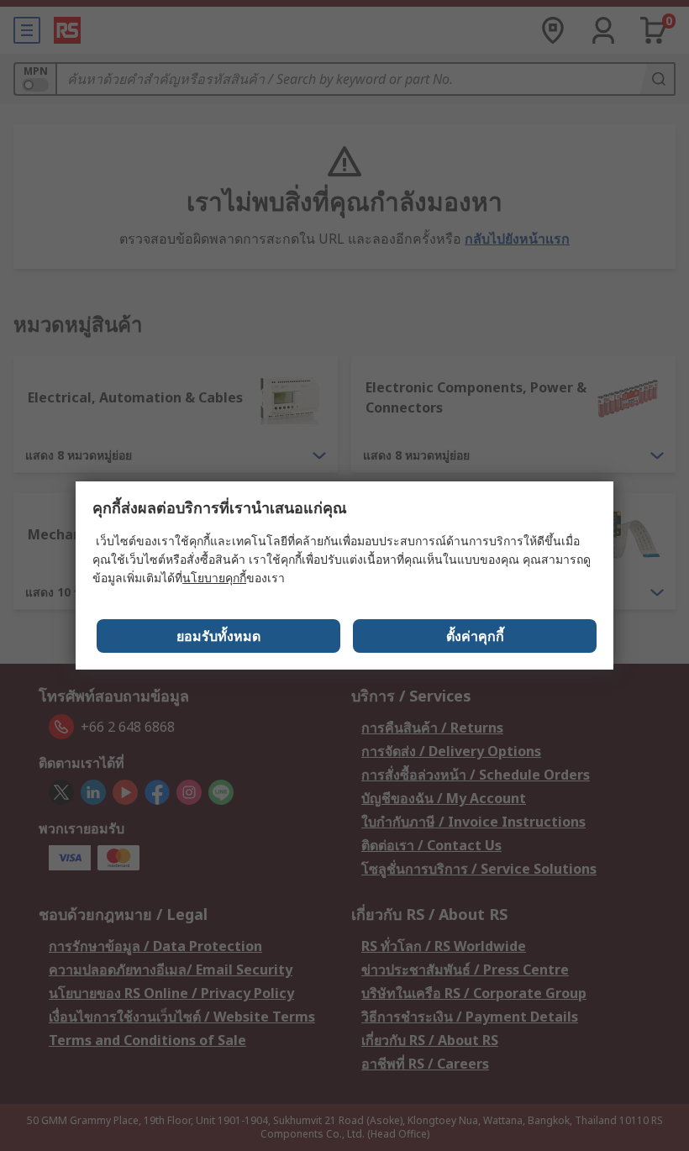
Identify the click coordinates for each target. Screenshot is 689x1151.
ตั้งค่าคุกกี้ (475, 636)
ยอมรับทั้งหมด (218, 636)
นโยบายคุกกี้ (214, 578)
